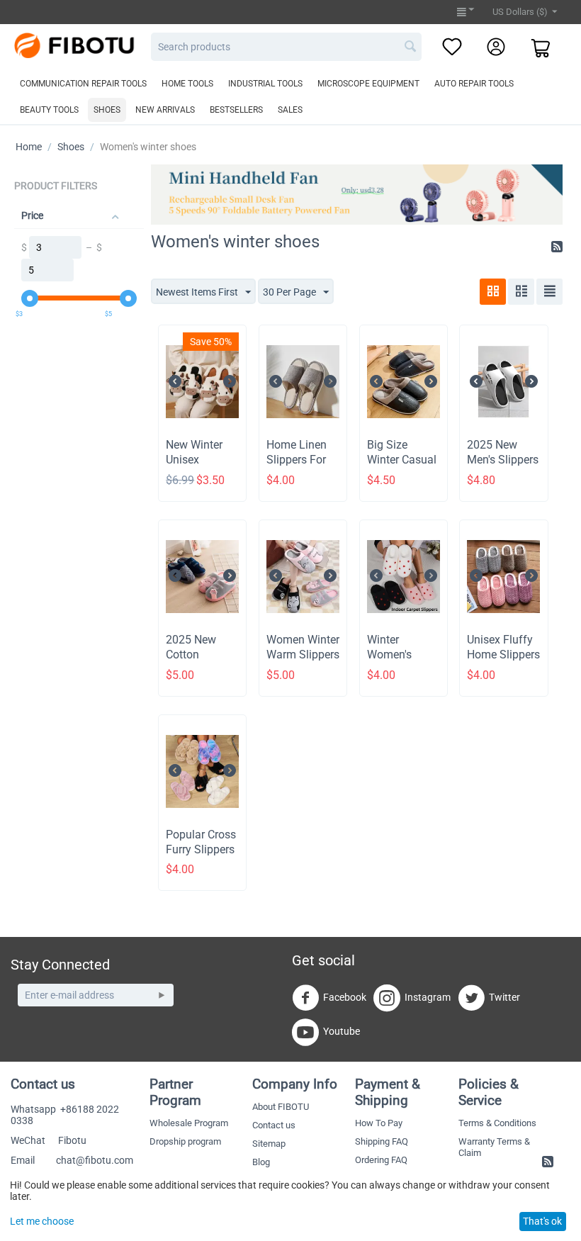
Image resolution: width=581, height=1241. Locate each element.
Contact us (273, 1125)
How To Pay (378, 1123)
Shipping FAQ (381, 1141)
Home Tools (187, 84)
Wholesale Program (189, 1123)
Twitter (504, 997)
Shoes (107, 110)
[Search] (411, 47)
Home (29, 146)
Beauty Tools (49, 110)
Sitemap (269, 1143)
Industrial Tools (265, 84)
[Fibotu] (79, 44)
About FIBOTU (280, 1106)
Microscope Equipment (368, 84)
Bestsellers (236, 110)
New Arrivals (165, 110)
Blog (261, 1162)
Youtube (341, 1031)
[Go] (161, 995)
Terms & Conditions (497, 1123)
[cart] (541, 49)
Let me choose (42, 1221)
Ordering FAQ (381, 1160)
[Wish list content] (452, 48)
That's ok (542, 1221)
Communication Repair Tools (83, 84)
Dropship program (185, 1141)
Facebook (344, 997)
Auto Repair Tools (474, 84)
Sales (290, 110)
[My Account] (496, 48)
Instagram (428, 997)
